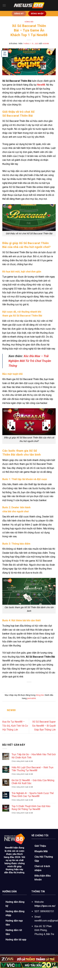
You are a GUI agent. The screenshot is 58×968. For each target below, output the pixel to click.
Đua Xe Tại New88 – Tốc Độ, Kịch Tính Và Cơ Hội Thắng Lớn (15, 725)
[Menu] (4, 5)
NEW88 (46, 44)
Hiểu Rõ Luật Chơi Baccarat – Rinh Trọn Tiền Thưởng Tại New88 (32, 769)
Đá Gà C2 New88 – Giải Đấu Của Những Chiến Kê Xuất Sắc (33, 782)
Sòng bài (29, 22)
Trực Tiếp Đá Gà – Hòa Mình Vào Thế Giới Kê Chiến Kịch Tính (34, 756)
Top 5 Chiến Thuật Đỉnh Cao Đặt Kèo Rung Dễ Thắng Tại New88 (31, 808)
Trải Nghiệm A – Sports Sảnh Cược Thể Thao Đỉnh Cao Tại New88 (33, 795)
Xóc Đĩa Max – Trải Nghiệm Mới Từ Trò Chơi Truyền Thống (29, 360)
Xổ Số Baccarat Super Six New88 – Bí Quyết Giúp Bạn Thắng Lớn (44, 725)
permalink (31, 698)
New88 (9, 847)
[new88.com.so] (29, 5)
